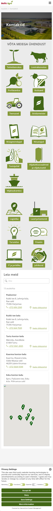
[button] (23, 408)
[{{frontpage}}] (7, 3)
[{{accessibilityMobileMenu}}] (50, 3)
